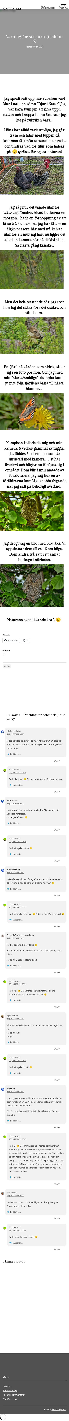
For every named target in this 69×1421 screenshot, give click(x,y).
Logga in (6, 1386)
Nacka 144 (12, 9)
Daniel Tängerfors (59, 1409)
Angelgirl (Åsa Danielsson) (17, 935)
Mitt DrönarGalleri (48, 7)
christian (10, 869)
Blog (7, 666)
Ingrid (9, 1016)
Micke (9, 800)
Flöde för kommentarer (14, 1394)
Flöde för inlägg (10, 1390)
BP (8, 1088)
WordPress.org (10, 1399)
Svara (57, 760)
